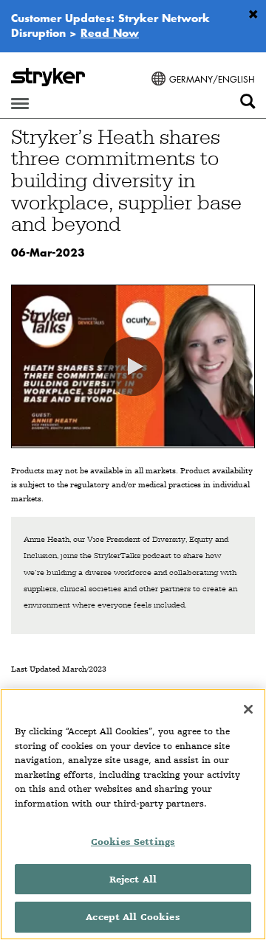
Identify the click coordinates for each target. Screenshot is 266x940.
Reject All (133, 879)
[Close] (248, 709)
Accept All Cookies (133, 916)
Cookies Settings (133, 841)
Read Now (110, 32)
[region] (133, 814)
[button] (133, 366)
